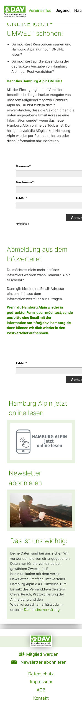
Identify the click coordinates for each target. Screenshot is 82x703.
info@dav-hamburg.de (52, 323)
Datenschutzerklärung (42, 610)
